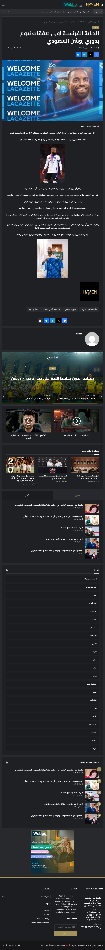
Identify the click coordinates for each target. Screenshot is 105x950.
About (46, 911)
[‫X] (90, 54)
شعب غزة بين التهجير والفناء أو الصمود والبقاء (63, 539)
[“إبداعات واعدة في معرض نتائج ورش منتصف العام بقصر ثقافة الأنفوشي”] (92, 520)
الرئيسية (94, 22)
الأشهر (77, 495)
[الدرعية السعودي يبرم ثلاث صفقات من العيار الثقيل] (85, 465)
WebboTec (45, 945)
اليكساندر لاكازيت (88, 309)
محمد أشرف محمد (50, 309)
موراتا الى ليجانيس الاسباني (52, 378)
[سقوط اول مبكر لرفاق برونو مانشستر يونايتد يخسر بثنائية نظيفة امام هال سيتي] (20, 465)
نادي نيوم (32, 309)
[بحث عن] (102, 5)
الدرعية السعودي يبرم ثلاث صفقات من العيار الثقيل (88, 477)
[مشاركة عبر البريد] (40, 320)
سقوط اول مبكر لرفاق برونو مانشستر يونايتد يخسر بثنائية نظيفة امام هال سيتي (22, 478)
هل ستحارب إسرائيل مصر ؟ (72, 527)
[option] (52, 377)
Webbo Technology (58, 945)
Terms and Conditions (40, 923)
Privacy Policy (43, 919)
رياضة (88, 22)
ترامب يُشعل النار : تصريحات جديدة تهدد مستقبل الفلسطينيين (57, 550)
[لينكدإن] (84, 54)
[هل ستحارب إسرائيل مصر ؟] (92, 531)
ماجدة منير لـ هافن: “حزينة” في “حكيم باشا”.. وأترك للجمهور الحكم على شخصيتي (49, 505)
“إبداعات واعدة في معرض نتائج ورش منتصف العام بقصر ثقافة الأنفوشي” (52, 516)
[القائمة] (3, 5)
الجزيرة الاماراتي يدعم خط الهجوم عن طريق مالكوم (53, 477)
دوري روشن (70, 309)
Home (46, 915)
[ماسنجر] (78, 54)
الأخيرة (27, 495)
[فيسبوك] (96, 54)
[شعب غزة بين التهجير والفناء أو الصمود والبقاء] (92, 543)
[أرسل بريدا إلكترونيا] (91, 48)
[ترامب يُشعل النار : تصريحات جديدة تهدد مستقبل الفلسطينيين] (92, 554)
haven (95, 48)
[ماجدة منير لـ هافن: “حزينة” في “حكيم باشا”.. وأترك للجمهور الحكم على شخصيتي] (92, 508)
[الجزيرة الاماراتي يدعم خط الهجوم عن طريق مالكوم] (52, 465)
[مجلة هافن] (81, 4)
